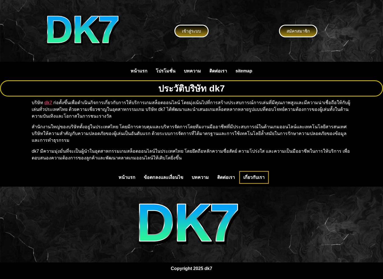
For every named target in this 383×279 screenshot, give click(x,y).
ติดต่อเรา (218, 70)
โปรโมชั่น (166, 70)
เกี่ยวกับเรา (254, 177)
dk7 (48, 102)
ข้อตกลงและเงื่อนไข (163, 177)
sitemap (244, 70)
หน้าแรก (139, 70)
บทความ (192, 70)
